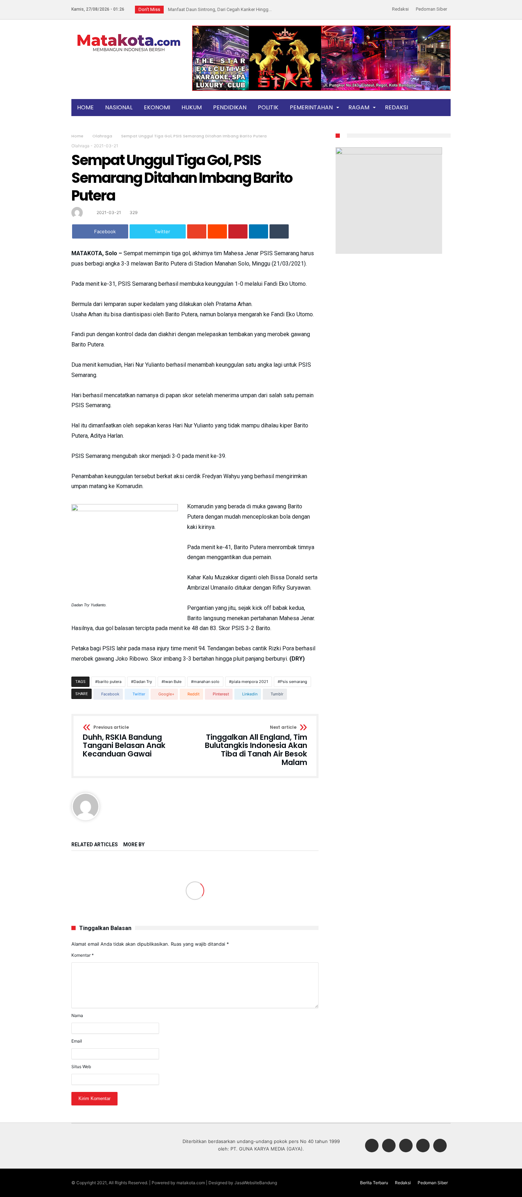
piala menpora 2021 (250, 681)
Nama (77, 1015)
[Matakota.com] (128, 33)
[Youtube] (440, 1146)
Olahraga (102, 136)
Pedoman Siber (431, 9)
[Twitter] (389, 1146)
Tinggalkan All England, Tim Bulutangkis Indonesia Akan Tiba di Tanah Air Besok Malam (256, 746)
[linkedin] (258, 231)
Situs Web (81, 1066)
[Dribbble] (423, 1146)
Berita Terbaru (374, 1182)
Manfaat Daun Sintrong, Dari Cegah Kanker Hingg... (218, 9)
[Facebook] (372, 1146)
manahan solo (206, 681)
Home (77, 136)
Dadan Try (143, 681)
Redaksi (400, 9)
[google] (196, 231)
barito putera (109, 681)
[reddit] (217, 231)
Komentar (82, 955)
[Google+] (406, 1146)
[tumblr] (279, 231)
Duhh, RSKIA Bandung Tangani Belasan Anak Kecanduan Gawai (124, 741)
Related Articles (94, 844)
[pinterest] (238, 231)
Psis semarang (293, 681)
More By (134, 844)
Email (76, 1041)
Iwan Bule (172, 681)
